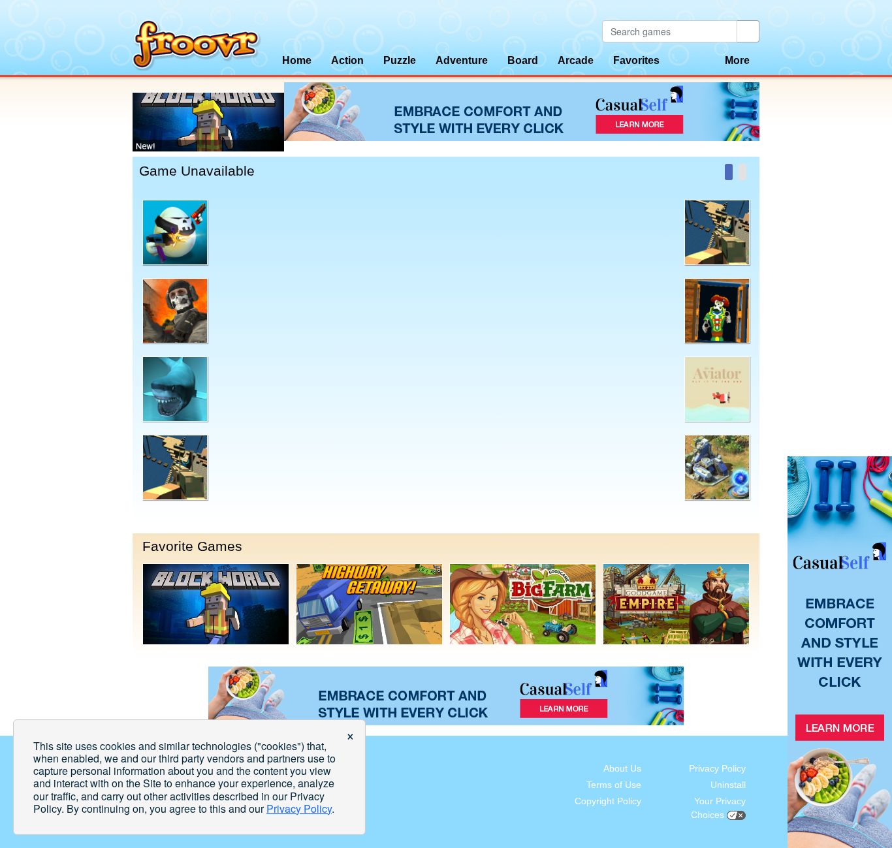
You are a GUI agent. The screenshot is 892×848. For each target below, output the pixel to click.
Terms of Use (613, 784)
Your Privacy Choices (718, 808)
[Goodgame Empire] (676, 603)
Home (296, 60)
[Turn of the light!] (742, 172)
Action (347, 60)
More (737, 60)
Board (522, 60)
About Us (622, 768)
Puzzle (399, 60)
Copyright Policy (608, 801)
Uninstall (728, 784)
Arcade (576, 60)
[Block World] (215, 603)
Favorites (636, 60)
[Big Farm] (522, 603)
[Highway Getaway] (369, 603)
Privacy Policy (717, 768)
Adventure (462, 60)
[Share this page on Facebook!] (729, 172)
